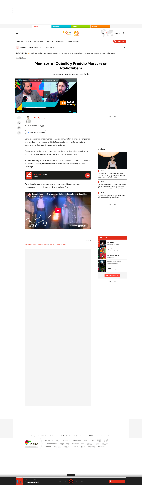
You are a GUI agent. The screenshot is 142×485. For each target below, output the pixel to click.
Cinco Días (75, 443)
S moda (83, 446)
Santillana (67, 441)
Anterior (60, 481)
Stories (82, 415)
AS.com (92, 441)
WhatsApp (19, 128)
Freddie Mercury (43, 245)
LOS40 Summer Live (73, 41)
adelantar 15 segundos (77, 481)
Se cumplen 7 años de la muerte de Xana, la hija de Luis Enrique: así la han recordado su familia (111, 197)
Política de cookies (66, 436)
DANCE (75, 26)
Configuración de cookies (80, 436)
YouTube (67, 415)
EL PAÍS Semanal (89, 443)
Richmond (48, 446)
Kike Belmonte (39, 118)
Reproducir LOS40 (87, 175)
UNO (62, 443)
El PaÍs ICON (75, 446)
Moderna (57, 446)
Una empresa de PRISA (32, 442)
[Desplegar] (71, 475)
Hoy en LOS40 (60, 41)
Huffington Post (51, 443)
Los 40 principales (58, 441)
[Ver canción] (103, 243)
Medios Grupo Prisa (32, 447)
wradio (67, 443)
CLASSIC (56, 26)
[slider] (71, 477)
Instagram (59, 415)
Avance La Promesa (60, 53)
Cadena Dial (82, 443)
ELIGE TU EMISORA (116, 481)
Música (28, 41)
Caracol (105, 441)
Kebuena (104, 443)
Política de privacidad (53, 436)
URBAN (94, 26)
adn (98, 441)
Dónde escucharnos (107, 436)
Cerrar (125, 48)
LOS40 (36, 26)
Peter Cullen (88, 53)
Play (71, 481)
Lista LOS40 (19, 41)
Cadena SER (86, 441)
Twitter (19, 123)
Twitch (78, 415)
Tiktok (63, 415)
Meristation (101, 446)
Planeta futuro (96, 443)
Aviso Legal (33, 436)
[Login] (124, 33)
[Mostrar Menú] (18, 33)
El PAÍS (49, 441)
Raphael (51, 245)
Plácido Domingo (61, 245)
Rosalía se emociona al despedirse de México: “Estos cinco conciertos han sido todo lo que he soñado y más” (111, 175)
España (116, 33)
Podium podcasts (67, 446)
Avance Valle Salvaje (75, 53)
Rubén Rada (111, 53)
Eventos (50, 41)
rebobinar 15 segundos (65, 481)
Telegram (19, 133)
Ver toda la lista (111, 275)
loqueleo (91, 446)
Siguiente (82, 481)
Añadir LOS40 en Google (37, 132)
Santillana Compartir (77, 441)
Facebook (19, 117)
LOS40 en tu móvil (94, 436)
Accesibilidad (41, 436)
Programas (40, 41)
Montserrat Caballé (30, 245)
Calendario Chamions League (41, 53)
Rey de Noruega (99, 53)
